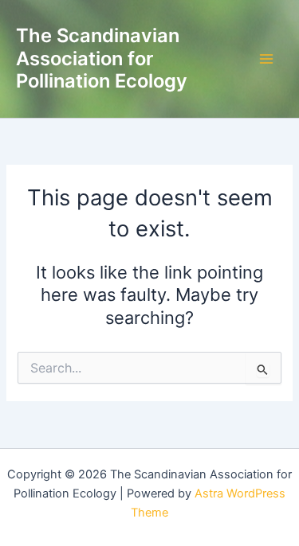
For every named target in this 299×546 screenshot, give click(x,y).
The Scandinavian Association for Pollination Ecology (101, 58)
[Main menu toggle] (266, 59)
